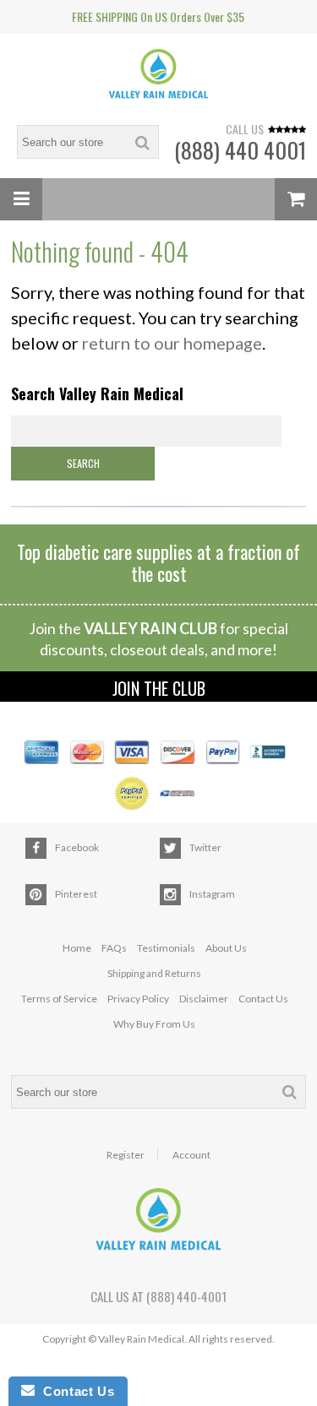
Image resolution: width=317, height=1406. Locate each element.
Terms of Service (59, 998)
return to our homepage (172, 343)
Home (77, 948)
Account (191, 1155)
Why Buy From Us (154, 1024)
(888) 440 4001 (240, 149)
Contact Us (263, 998)
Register (126, 1155)
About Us (226, 948)
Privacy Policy (138, 998)
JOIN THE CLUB (158, 688)
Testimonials (166, 948)
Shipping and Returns (154, 973)
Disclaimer (203, 998)
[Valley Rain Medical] (159, 76)
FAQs (114, 948)
